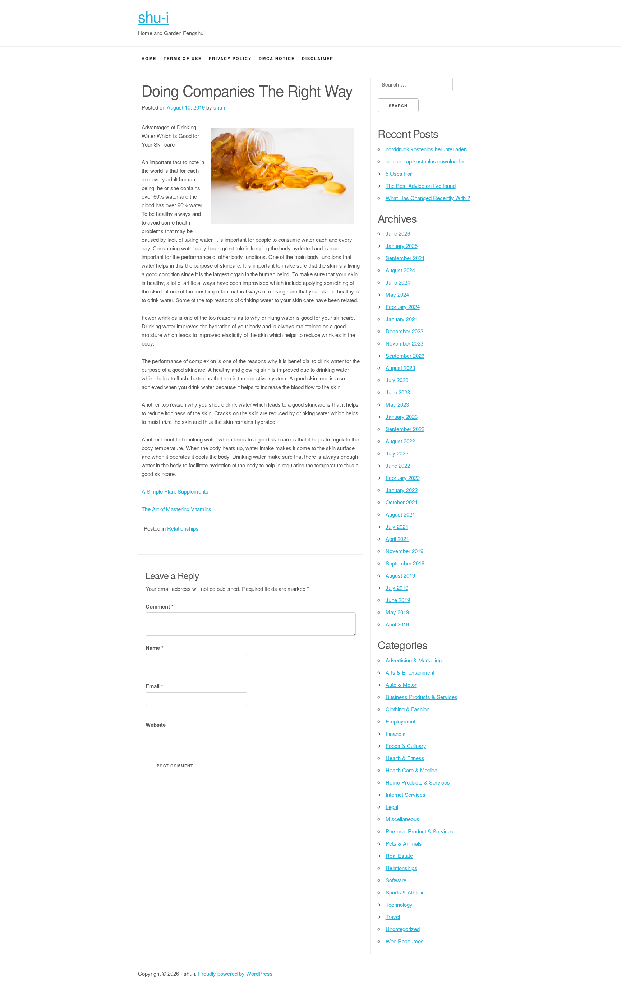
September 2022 (405, 429)
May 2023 (397, 404)
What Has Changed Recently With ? (428, 198)
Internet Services (406, 794)
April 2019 (397, 624)
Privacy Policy (230, 58)
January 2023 (402, 416)
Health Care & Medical (412, 770)
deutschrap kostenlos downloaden (425, 161)
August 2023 (400, 367)
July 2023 (397, 380)
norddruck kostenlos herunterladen (426, 149)
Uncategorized (403, 929)
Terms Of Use (183, 58)
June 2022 (398, 465)
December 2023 (404, 331)
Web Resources (405, 941)
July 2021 (397, 526)
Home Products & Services (418, 782)
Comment (160, 606)
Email (154, 686)
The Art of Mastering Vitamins (176, 509)
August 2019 (400, 575)
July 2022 (397, 453)
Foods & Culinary (406, 745)
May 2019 (397, 612)
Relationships (183, 528)
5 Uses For (399, 173)
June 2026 (398, 233)
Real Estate (399, 855)
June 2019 (398, 600)
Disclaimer (318, 58)
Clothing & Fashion (407, 709)
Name (155, 648)
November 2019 (404, 551)
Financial (396, 733)
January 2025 (402, 245)
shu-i (153, 16)
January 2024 (402, 319)
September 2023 (405, 355)
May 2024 (397, 294)
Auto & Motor (401, 684)
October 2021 (402, 502)
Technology (399, 904)
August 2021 (400, 514)
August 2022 (400, 441)
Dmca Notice (277, 58)
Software (396, 880)
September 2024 (405, 258)
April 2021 (397, 538)
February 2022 (403, 477)
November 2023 (404, 343)
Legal (392, 806)
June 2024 (398, 282)
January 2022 (402, 490)
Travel (393, 916)
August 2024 (400, 270)
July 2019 (397, 587)
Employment (400, 721)
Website (156, 725)
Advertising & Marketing (414, 660)
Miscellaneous (402, 819)
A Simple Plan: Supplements (175, 491)
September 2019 (405, 563)
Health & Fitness (405, 758)
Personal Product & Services (420, 831)
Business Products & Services (421, 696)
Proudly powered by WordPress (235, 973)
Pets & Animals (404, 843)
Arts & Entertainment (410, 672)
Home (149, 58)
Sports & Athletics (407, 892)
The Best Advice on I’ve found (421, 185)
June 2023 (398, 392)
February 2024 (403, 306)
